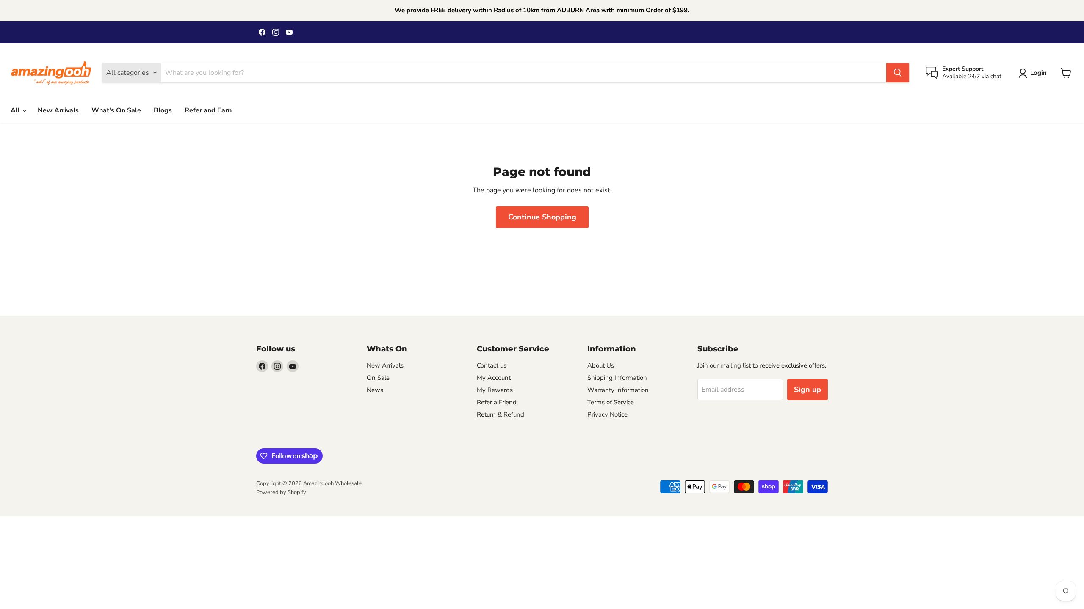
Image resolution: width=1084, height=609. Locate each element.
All (16, 110)
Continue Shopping (542, 217)
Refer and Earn (208, 110)
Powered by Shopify (281, 492)
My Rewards (495, 390)
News (375, 390)
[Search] (897, 72)
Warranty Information (618, 390)
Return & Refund (500, 414)
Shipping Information (617, 377)
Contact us (491, 365)
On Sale (378, 377)
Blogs (163, 110)
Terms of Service (610, 402)
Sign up (807, 389)
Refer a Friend (497, 402)
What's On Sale (116, 110)
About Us (600, 365)
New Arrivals (58, 110)
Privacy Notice (607, 414)
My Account (494, 377)
